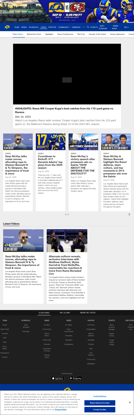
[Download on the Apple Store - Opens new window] (57, 378)
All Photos (91, 325)
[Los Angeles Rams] (67, 390)
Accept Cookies (99, 409)
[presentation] (130, 214)
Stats (5, 342)
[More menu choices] (83, 27)
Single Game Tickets (111, 342)
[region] (67, 402)
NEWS (47, 320)
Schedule (26, 320)
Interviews (68, 335)
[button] (67, 80)
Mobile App (47, 340)
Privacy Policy (49, 409)
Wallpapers (91, 363)
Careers (4, 357)
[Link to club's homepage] (7, 27)
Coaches (5, 333)
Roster (4, 325)
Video (68, 320)
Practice (91, 344)
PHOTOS (91, 320)
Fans (91, 348)
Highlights (68, 340)
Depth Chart (5, 329)
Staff (4, 337)
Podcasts (47, 344)
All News (47, 325)
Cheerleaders (68, 344)
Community (47, 329)
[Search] (88, 27)
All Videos (68, 325)
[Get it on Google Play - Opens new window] (75, 379)
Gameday (91, 340)
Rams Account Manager (112, 327)
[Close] (130, 402)
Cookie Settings (99, 396)
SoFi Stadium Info (131, 327)
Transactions (4, 353)
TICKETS (111, 320)
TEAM (5, 320)
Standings (25, 331)
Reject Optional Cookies (100, 403)
